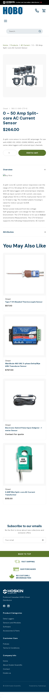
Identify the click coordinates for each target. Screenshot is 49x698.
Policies (6, 644)
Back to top (24, 554)
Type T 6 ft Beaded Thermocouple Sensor (23, 302)
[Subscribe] (42, 540)
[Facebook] (4, 606)
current (19, 185)
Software (7, 627)
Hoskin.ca (7, 673)
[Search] (40, 31)
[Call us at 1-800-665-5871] (37, 11)
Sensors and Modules (12, 623)
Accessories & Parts (11, 631)
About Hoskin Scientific (12, 665)
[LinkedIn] (8, 606)
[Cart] (44, 11)
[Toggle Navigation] (5, 21)
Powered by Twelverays (37, 686)
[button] (24, 169)
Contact (6, 669)
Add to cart (32, 152)
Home (5, 45)
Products (14, 45)
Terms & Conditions (11, 648)
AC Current (25, 45)
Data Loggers (8, 619)
